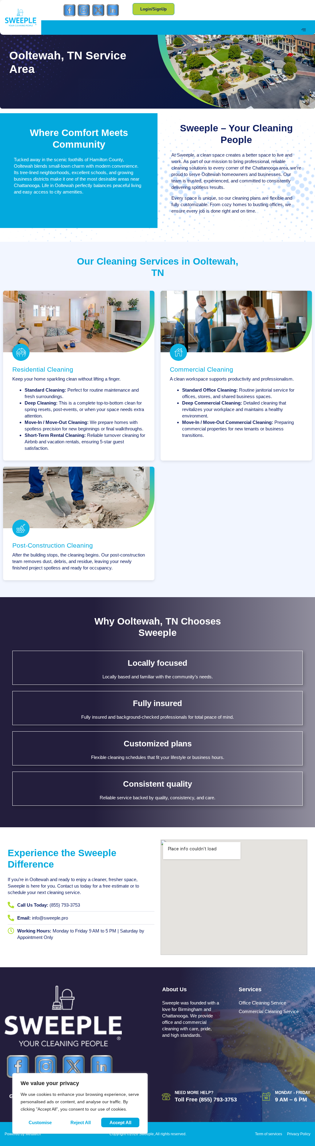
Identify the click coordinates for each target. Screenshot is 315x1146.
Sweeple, (186, 155)
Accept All (120, 1122)
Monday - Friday (292, 1092)
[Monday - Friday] (266, 1096)
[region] (80, 1103)
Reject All (80, 1122)
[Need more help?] (166, 1096)
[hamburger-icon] (303, 30)
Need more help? (194, 1092)
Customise (40, 1122)
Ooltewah (23, 166)
